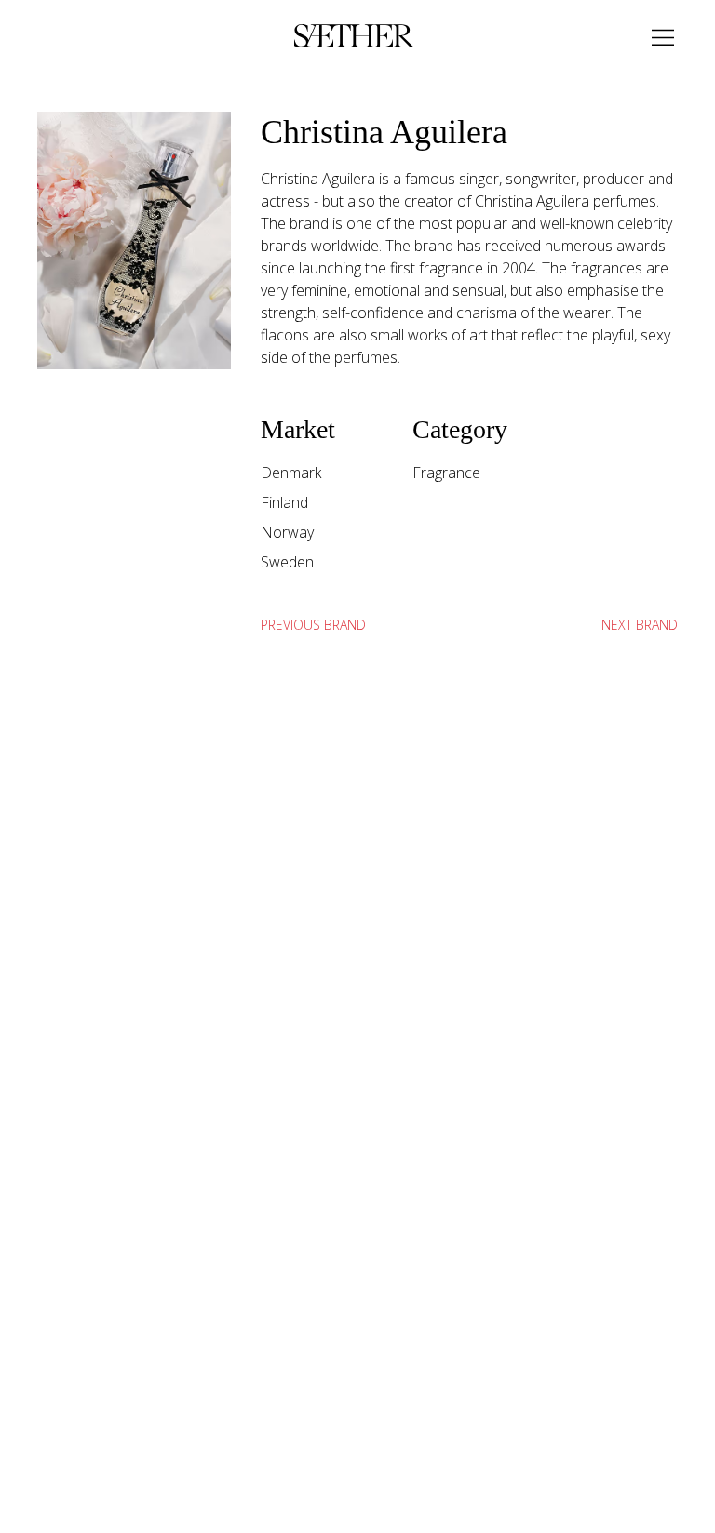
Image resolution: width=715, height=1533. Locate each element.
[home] (353, 36)
